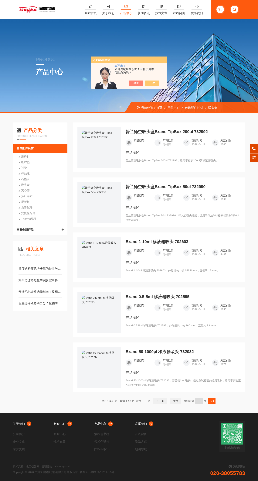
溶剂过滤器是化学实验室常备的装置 (40, 280)
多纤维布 (26, 196)
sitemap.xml (62, 466)
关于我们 (108, 13)
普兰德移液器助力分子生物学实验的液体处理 (40, 303)
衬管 (24, 167)
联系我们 (197, 13)
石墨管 (25, 179)
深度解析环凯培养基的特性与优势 (40, 268)
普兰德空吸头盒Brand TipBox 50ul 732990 (165, 186)
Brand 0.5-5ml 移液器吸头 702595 (157, 296)
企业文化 (19, 441)
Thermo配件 (28, 218)
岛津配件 (26, 207)
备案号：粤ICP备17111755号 (97, 472)
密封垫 (25, 162)
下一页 (160, 401)
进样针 (25, 156)
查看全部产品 (25, 229)
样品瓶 (25, 173)
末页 (175, 401)
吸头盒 (212, 107)
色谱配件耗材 (194, 107)
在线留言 (179, 13)
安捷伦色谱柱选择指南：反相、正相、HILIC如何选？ (40, 291)
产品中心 (126, 13)
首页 (159, 107)
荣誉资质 (19, 449)
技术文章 (161, 13)
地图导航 (141, 449)
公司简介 (19, 434)
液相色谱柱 (101, 434)
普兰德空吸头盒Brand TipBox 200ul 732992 (167, 131)
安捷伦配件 (28, 213)
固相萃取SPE (103, 449)
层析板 (25, 201)
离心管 (25, 190)
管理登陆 (47, 466)
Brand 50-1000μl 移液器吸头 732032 (160, 351)
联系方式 (141, 441)
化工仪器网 (32, 466)
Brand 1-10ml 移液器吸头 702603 (157, 241)
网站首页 (91, 13)
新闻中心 (59, 423)
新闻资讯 (144, 13)
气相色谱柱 (101, 441)
